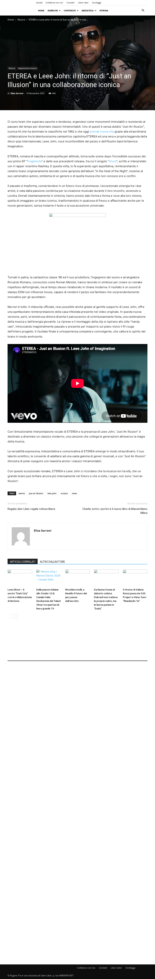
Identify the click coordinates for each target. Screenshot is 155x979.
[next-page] (16, 616)
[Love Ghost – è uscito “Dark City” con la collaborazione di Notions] (20, 578)
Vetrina (103, 10)
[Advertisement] (77, 642)
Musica (21, 19)
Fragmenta (34, 161)
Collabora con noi (54, 2)
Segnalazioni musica (27, 68)
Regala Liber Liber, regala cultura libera (31, 509)
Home (41, 10)
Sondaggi (96, 2)
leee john (52, 493)
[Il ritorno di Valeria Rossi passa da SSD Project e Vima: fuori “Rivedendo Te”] (135, 578)
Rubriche (53, 10)
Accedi (39, 2)
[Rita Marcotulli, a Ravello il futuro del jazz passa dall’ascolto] (77, 578)
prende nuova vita (102, 131)
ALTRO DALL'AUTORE (52, 561)
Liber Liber (83, 2)
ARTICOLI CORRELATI (22, 561)
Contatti (70, 2)
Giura (112, 161)
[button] (142, 10)
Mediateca (88, 10)
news (74, 493)
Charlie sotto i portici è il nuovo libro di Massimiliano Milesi (114, 511)
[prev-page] (10, 616)
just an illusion (36, 493)
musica (64, 493)
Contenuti (70, 10)
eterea (22, 493)
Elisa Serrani (17, 93)
